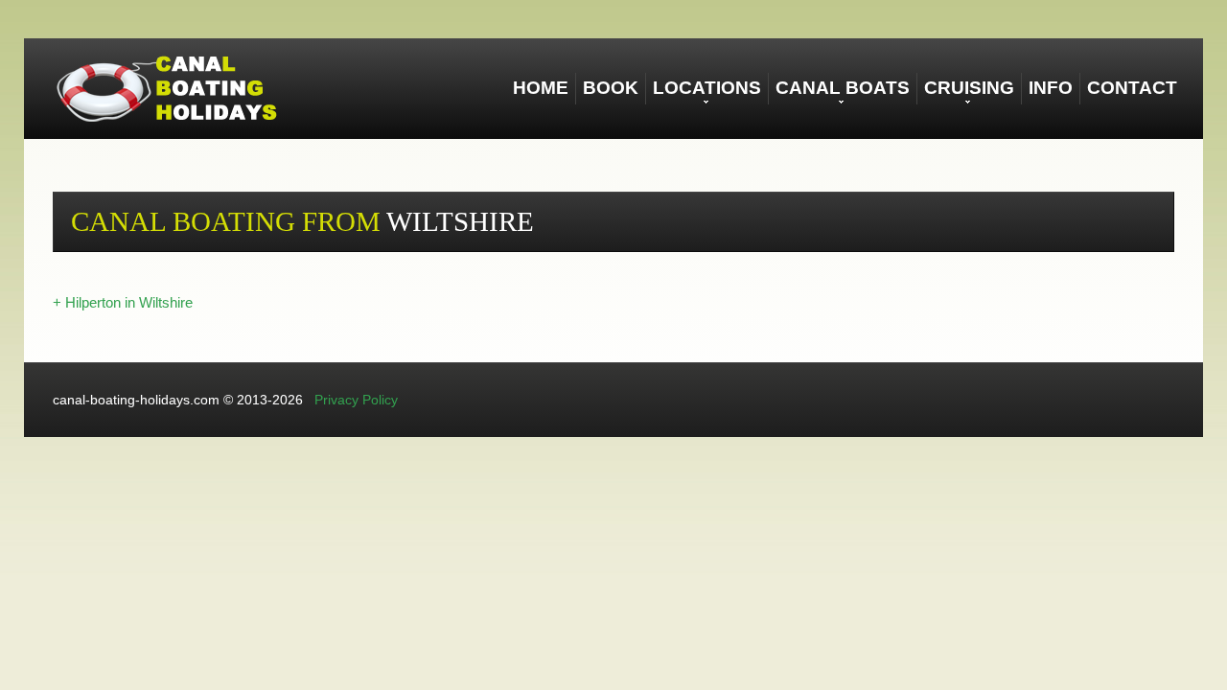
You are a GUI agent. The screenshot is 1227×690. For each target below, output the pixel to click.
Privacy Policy (356, 399)
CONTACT (1132, 88)
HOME (540, 88)
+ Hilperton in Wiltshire (123, 302)
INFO (1051, 88)
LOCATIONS (707, 88)
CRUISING (969, 88)
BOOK (610, 88)
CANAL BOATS (843, 88)
